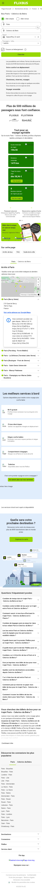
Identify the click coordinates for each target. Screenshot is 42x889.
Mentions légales (29, 877)
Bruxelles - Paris (7, 772)
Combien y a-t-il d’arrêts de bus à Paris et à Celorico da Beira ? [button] (19, 656)
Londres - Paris (6, 775)
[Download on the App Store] (28, 860)
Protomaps (24, 294)
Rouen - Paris (6, 802)
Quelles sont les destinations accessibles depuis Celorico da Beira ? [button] (18, 671)
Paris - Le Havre (7, 790)
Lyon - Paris (5, 811)
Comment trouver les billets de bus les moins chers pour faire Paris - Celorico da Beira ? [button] (19, 697)
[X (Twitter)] (22, 870)
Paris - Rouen (6, 799)
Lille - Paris (5, 781)
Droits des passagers (16, 877)
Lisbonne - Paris (7, 805)
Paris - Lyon (5, 817)
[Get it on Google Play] (16, 860)
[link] (21, 550)
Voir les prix (17, 181)
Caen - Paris (5, 823)
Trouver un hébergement (14, 49)
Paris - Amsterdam (8, 784)
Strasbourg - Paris (7, 826)
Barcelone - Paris (7, 820)
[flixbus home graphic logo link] (21, 3)
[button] (21, 24)
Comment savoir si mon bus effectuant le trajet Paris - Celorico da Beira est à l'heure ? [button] (18, 615)
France (34, 9)
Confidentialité (31, 875)
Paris (13, 262)
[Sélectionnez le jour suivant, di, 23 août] (38, 37)
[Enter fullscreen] (38, 288)
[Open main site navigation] (3, 3)
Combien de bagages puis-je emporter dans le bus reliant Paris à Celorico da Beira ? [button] (19, 624)
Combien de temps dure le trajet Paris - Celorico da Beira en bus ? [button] (18, 600)
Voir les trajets (17, 198)
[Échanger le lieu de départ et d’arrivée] (38, 27)
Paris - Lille (5, 778)
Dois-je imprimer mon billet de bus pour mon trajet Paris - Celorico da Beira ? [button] (19, 664)
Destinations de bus (21, 9)
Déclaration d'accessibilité (21, 880)
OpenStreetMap (32, 294)
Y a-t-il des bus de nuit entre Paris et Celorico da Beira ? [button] (17, 678)
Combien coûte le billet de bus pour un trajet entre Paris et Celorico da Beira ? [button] (19, 607)
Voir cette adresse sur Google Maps (17, 312)
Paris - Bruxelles (7, 769)
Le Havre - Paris (7, 787)
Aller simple (10, 19)
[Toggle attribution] (38, 294)
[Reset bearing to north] (38, 284)
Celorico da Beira (24, 262)
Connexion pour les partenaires (16, 875)
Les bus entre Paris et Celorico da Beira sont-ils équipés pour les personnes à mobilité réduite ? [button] (18, 633)
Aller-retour (25, 19)
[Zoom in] (38, 279)
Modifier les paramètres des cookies (23, 882)
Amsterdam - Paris (8, 796)
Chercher (21, 54)
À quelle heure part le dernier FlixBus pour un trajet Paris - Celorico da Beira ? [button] (20, 649)
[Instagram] (20, 870)
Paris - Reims (6, 793)
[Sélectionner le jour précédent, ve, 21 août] (35, 37)
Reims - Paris (6, 808)
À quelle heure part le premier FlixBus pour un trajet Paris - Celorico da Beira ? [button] (19, 641)
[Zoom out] (38, 282)
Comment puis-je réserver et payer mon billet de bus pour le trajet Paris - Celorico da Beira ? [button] (20, 687)
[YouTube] (21, 870)
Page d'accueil (6, 9)
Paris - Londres (6, 814)
